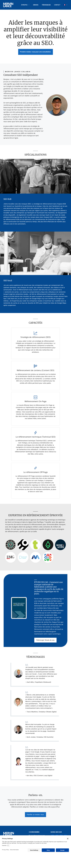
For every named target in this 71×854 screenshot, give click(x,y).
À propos (24, 5)
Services (35, 5)
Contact (57, 5)
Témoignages (46, 5)
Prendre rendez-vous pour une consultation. (35, 52)
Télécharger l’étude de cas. (45, 640)
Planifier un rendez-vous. (35, 814)
